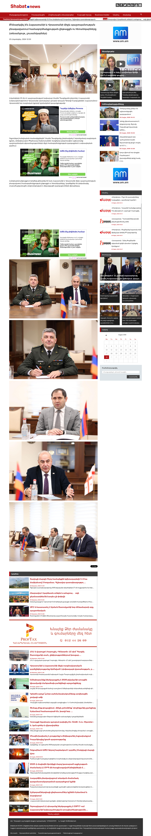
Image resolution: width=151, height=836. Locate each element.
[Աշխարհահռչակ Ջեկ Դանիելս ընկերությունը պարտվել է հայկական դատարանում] (132, 85)
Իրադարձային (38, 15)
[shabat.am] (25, 8)
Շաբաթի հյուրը (84, 15)
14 (126, 350)
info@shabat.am (71, 821)
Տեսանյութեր (108, 51)
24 (106, 357)
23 (135, 353)
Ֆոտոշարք (106, 255)
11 (111, 350)
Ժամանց (127, 15)
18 (111, 353)
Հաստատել (133, 377)
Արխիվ (105, 329)
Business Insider (102, 15)
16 (135, 350)
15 (130, 350)
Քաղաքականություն (18, 15)
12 (116, 350)
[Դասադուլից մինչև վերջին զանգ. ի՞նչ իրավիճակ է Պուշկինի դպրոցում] (110, 85)
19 (116, 353)
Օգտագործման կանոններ (27, 833)
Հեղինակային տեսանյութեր (61, 15)
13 (121, 350)
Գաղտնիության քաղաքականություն (49, 833)
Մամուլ (116, 15)
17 (106, 353)
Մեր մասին (13, 833)
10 (106, 350)
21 (126, 353)
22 (130, 353)
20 (121, 353)
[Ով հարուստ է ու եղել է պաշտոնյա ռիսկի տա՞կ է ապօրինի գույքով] (121, 65)
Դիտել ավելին (53, 814)
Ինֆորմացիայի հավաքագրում (72, 833)
